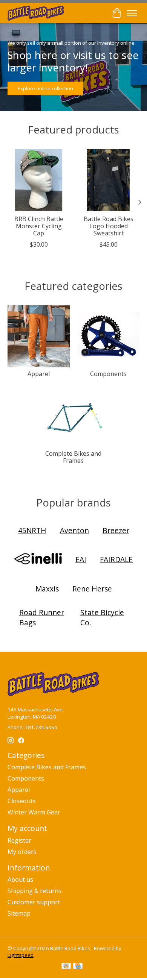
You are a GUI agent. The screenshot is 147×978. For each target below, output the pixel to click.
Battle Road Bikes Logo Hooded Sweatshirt (108, 226)
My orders (22, 852)
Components (108, 374)
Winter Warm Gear (34, 812)
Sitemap (19, 913)
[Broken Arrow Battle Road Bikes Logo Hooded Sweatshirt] (108, 180)
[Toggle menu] (131, 13)
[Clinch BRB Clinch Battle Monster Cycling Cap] (39, 180)
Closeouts (22, 801)
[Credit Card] (78, 966)
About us (20, 879)
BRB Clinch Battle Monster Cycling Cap (38, 226)
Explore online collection (45, 88)
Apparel (39, 374)
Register (19, 840)
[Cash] (66, 966)
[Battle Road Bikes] (36, 13)
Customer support (34, 902)
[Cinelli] (38, 559)
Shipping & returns (34, 891)
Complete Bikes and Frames (73, 457)
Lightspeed (21, 955)
